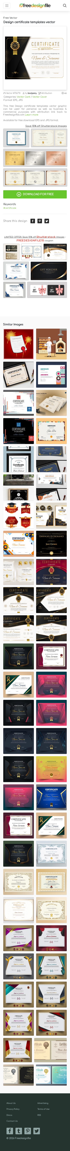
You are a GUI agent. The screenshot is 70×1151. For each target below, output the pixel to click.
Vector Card (23, 97)
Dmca (9, 1115)
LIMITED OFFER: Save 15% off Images (34, 237)
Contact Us (12, 1121)
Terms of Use (43, 1109)
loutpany (32, 93)
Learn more (31, 115)
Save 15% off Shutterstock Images (46, 126)
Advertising (42, 1103)
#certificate (9, 208)
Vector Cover (39, 97)
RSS (39, 1115)
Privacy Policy (13, 1109)
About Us (11, 1103)
